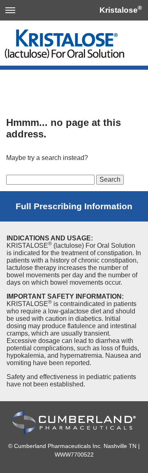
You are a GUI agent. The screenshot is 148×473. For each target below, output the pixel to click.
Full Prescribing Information (74, 206)
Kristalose (118, 10)
